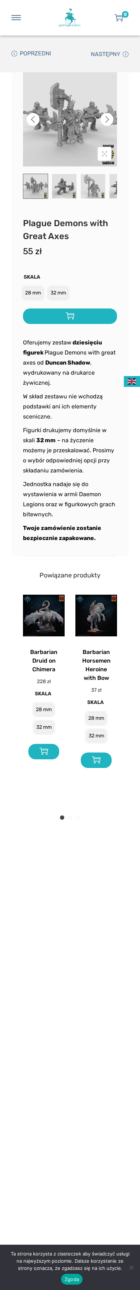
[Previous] (33, 119)
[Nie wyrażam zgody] (131, 1267)
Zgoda (72, 1279)
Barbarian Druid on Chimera (43, 661)
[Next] (107, 119)
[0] (119, 17)
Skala (32, 277)
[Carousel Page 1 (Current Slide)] (62, 817)
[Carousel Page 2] (70, 817)
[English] (132, 381)
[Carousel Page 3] (78, 817)
